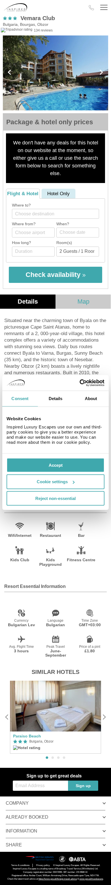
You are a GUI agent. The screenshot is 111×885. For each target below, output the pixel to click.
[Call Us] (91, 7)
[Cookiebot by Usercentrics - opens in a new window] (79, 382)
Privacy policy (43, 865)
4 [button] (64, 758)
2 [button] (53, 758)
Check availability (54, 274)
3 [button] (58, 758)
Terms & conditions (20, 865)
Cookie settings (52, 481)
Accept (56, 465)
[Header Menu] (104, 7)
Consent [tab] (19, 398)
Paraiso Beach (27, 736)
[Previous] (7, 717)
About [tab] (91, 398)
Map (83, 301)
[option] (55, 717)
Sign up (83, 785)
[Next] (104, 717)
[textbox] (58, 213)
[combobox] (55, 214)
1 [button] (47, 758)
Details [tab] (56, 398)
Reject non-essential (55, 498)
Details (28, 301)
